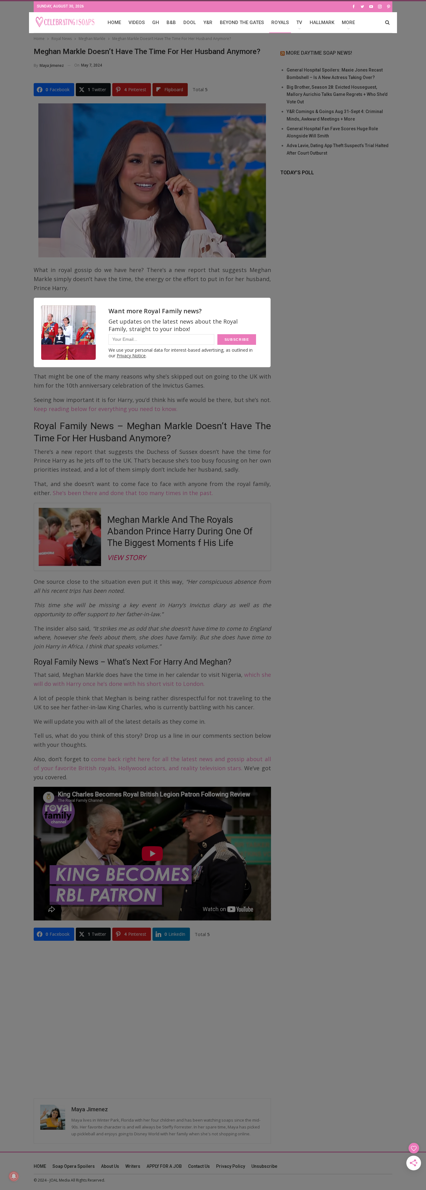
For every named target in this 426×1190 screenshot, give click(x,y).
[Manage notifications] (14, 1176)
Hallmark (322, 22)
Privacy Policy (230, 1166)
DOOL (189, 22)
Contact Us (199, 1166)
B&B (171, 22)
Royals (280, 22)
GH (155, 22)
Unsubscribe (264, 1166)
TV (299, 22)
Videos (136, 22)
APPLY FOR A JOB (164, 1166)
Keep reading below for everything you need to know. (105, 409)
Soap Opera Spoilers (73, 1166)
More (348, 22)
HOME (114, 22)
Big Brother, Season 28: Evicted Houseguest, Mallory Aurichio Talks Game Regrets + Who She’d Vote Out (337, 95)
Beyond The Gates (242, 22)
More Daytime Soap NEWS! (319, 53)
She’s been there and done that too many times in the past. (132, 493)
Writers (132, 1166)
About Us (110, 1166)
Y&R (207, 22)
